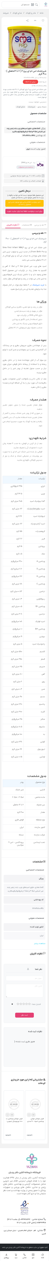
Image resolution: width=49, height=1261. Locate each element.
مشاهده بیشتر (39, 943)
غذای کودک (20, 107)
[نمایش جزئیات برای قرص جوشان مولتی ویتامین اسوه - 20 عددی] (35, 1104)
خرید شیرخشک (38, 285)
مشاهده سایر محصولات (25, 167)
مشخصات (26, 225)
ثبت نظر (24, 1015)
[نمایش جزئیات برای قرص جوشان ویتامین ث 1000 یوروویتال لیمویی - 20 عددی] (13, 1104)
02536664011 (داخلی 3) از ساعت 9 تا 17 (31, 1222)
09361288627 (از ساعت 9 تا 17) (18, 1219)
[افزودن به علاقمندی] (29, 1115)
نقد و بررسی (39, 225)
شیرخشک (31, 107)
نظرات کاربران (12, 225)
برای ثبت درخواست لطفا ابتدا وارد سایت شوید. (24, 211)
